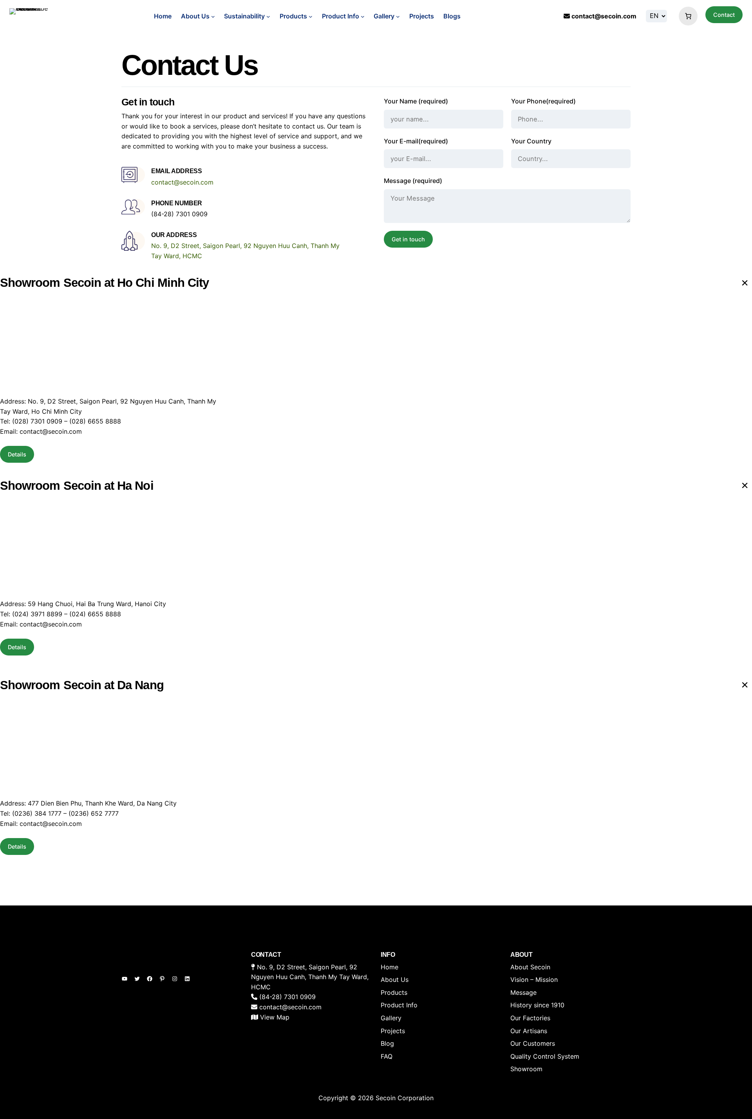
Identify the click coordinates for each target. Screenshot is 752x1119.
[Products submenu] (311, 16)
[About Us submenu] (213, 16)
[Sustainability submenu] (268, 16)
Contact (724, 14)
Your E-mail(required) (416, 141)
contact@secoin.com (603, 16)
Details (17, 454)
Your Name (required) (416, 101)
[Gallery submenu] (398, 16)
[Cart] (686, 16)
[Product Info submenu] (363, 16)
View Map (274, 1017)
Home (163, 16)
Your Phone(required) (543, 101)
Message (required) (413, 181)
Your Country (531, 141)
